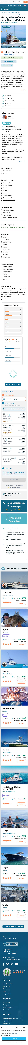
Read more (14, 1033)
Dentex (5, 244)
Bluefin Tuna (6, 257)
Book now (15, 479)
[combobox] (24, 1027)
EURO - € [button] (20, 5)
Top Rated (6, 636)
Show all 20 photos (18, 47)
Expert (5, 715)
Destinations (6, 1002)
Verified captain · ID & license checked (12, 58)
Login (4, 991)
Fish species (6, 1010)
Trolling (5, 274)
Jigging (5, 279)
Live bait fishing (7, 272)
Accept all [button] (14, 1038)
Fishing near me (7, 1005)
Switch (25, 2)
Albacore (5, 237)
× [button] (26, 1027)
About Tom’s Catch (8, 984)
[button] (25, 5)
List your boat (6, 994)
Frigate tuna (6, 249)
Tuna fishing (6, 277)
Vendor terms (6, 1023)
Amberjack (6, 239)
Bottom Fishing (7, 267)
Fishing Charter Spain (15, 12)
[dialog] (14, 1035)
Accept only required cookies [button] (14, 1042)
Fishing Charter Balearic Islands (8, 14)
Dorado (5, 247)
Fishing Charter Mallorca (21, 14)
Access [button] (14, 5)
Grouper (5, 254)
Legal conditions (7, 1021)
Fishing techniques (8, 1007)
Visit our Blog (6, 986)
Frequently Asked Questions (10, 1018)
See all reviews (9, 54)
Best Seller (6, 795)
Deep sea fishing (8, 269)
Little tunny (6, 252)
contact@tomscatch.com (13, 959)
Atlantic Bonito (7, 242)
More (22, 90)
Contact (9, 5)
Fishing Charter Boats (5, 12)
